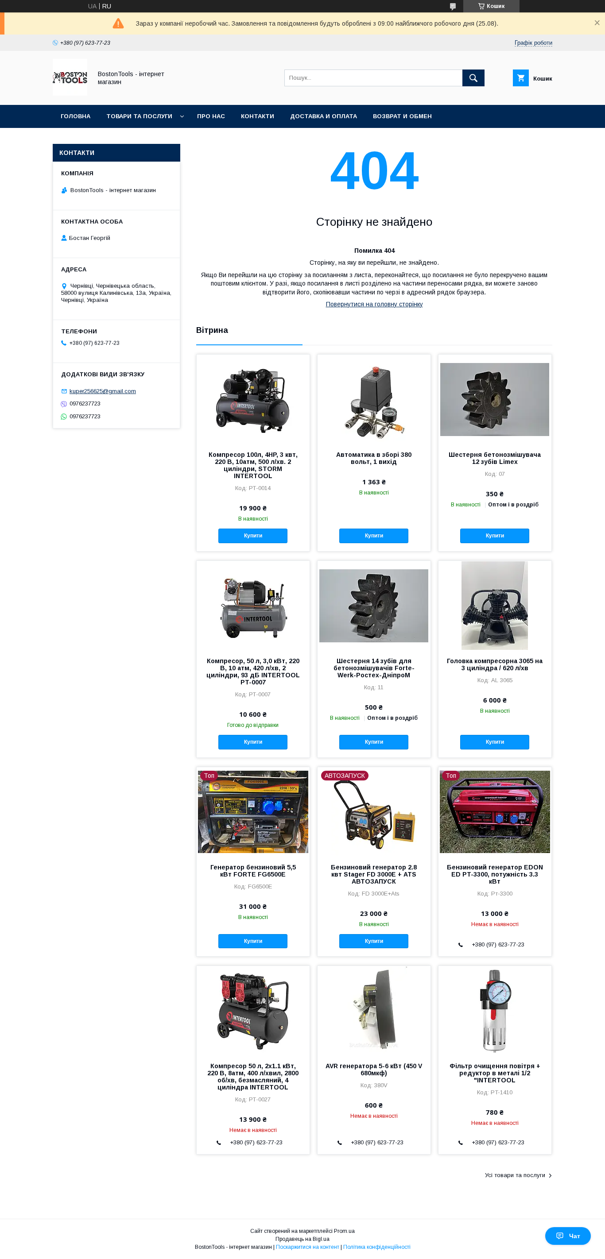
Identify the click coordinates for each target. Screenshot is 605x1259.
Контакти (257, 116)
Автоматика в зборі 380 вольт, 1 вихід (373, 458)
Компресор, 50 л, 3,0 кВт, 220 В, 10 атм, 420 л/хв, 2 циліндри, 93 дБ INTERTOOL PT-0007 (253, 671)
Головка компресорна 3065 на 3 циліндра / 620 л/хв (495, 664)
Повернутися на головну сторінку (374, 304)
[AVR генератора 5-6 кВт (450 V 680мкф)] (374, 1010)
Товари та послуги (139, 116)
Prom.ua (344, 1231)
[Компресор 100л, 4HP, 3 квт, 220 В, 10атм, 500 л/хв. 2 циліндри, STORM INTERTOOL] (253, 399)
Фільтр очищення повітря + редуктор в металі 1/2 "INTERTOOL (495, 1073)
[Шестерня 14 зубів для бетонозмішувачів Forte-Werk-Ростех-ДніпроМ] (374, 605)
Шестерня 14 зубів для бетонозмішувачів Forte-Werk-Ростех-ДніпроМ (374, 668)
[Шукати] (473, 78)
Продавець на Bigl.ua (302, 1239)
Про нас (211, 116)
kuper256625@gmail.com (103, 391)
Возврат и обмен (402, 116)
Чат (574, 1236)
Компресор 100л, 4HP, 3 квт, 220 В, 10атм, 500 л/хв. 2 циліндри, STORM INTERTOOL (253, 465)
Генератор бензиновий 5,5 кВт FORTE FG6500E (253, 871)
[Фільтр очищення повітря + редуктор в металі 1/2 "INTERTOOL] (494, 1010)
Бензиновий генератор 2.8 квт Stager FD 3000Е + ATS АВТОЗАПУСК (374, 874)
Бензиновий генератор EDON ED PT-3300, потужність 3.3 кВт (495, 874)
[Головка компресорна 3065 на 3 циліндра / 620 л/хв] (494, 605)
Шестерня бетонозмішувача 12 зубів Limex (495, 458)
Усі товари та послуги (515, 1175)
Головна (75, 116)
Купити (253, 536)
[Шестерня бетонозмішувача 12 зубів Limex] (494, 399)
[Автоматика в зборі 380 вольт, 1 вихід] (374, 399)
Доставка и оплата (323, 116)
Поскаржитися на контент (307, 1247)
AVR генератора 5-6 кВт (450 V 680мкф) (374, 1069)
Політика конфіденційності (377, 1247)
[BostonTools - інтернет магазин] (70, 93)
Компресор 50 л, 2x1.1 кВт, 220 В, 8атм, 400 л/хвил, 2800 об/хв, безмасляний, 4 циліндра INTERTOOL (253, 1076)
